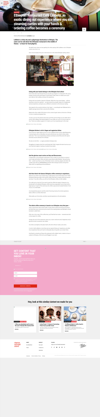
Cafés (65, 321)
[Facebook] (65, 347)
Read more (16, 329)
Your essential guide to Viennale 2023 (22, 327)
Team (27, 347)
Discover (17, 321)
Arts (15, 321)
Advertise (41, 350)
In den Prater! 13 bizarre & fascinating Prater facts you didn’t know (49, 324)
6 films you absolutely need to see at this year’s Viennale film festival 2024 (24, 324)
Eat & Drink (23, 12)
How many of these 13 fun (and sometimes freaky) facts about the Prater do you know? (49, 328)
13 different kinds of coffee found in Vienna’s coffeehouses (74, 324)
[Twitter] (59, 347)
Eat (20, 12)
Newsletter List (18, 265)
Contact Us (41, 347)
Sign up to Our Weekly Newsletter (58, 344)
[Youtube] (57, 347)
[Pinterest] (62, 347)
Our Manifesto (29, 344)
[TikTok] (54, 347)
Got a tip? (41, 344)
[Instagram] (52, 347)
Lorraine (29, 36)
